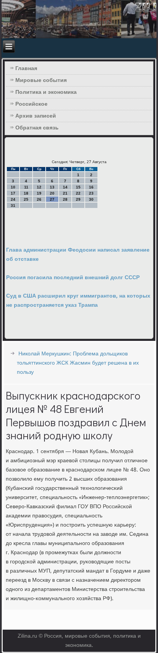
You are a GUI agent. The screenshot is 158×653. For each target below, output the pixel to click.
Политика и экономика (46, 92)
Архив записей (35, 116)
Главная (26, 68)
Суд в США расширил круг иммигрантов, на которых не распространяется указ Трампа (78, 300)
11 (26, 187)
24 (13, 199)
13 (52, 187)
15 (78, 187)
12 (39, 187)
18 (26, 193)
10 (13, 187)
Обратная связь (37, 128)
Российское (31, 104)
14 (65, 187)
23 (91, 193)
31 (13, 205)
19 (39, 193)
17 (13, 193)
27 (52, 199)
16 (91, 187)
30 (91, 199)
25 (26, 199)
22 (78, 193)
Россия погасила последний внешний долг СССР (73, 277)
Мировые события (41, 80)
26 (39, 199)
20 (52, 193)
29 (78, 199)
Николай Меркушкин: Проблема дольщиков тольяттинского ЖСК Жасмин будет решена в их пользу (78, 363)
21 (65, 193)
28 (65, 199)
